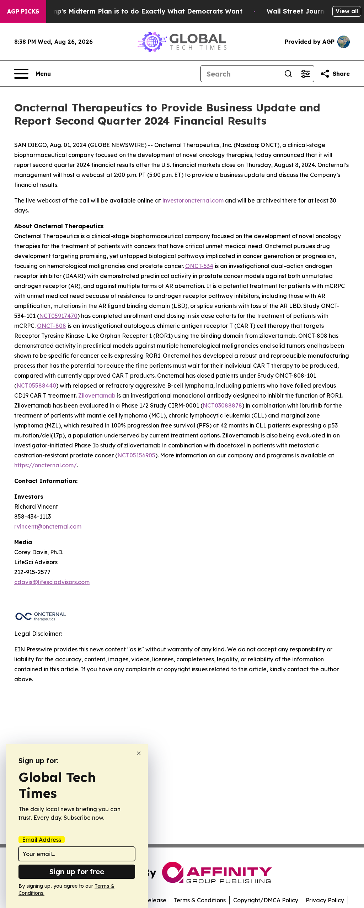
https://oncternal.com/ (45, 465)
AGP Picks (23, 11)
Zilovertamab (97, 395)
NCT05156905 (136, 455)
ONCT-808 (51, 325)
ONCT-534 (199, 265)
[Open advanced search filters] (305, 73)
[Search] (288, 73)
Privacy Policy (325, 900)
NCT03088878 (222, 405)
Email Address (41, 839)
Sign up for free (76, 871)
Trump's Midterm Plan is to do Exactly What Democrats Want (141, 11)
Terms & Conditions (200, 900)
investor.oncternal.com (193, 200)
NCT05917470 (58, 315)
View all (347, 11)
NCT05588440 (36, 385)
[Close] (138, 753)
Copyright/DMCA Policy (265, 900)
